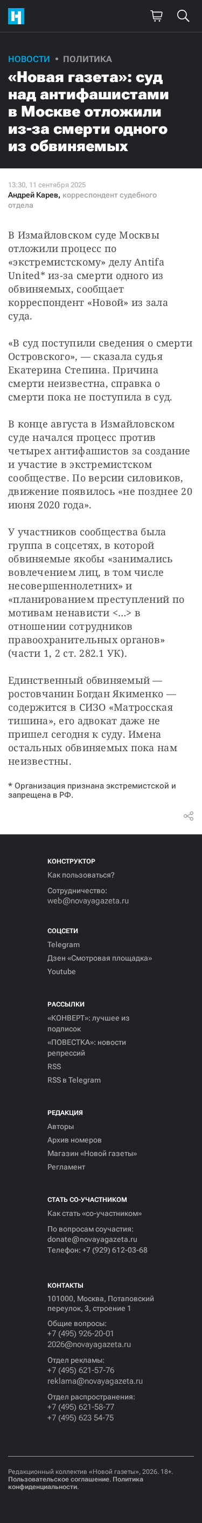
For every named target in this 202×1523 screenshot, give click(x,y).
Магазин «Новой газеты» (92, 1153)
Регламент (66, 1166)
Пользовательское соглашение (58, 1479)
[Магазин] (156, 16)
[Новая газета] (19, 16)
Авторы (60, 1126)
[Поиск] (183, 16)
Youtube (61, 971)
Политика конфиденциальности (75, 1483)
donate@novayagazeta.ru (92, 1239)
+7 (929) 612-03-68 (115, 1250)
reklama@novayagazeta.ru (95, 1381)
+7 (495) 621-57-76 (80, 1370)
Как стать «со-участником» (94, 1213)
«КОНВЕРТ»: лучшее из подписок (88, 1023)
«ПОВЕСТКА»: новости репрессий (86, 1047)
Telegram (63, 944)
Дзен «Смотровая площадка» (99, 958)
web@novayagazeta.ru (88, 901)
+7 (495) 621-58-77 (80, 1407)
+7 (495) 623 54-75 (80, 1418)
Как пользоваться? (81, 875)
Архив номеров (74, 1140)
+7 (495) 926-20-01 (80, 1333)
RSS (54, 1066)
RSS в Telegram (74, 1080)
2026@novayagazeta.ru (89, 1344)
